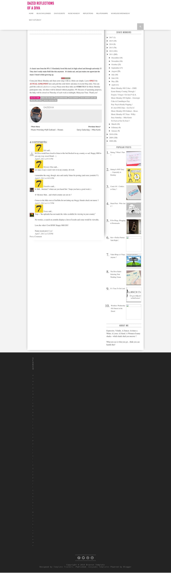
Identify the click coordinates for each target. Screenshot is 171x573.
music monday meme (61, 98)
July (113, 74)
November (115, 61)
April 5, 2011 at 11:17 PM (44, 203)
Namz (46, 211)
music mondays (74, 98)
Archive (32, 428)
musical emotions (36, 100)
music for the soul (47, 98)
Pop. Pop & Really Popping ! (122, 104)
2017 (111, 37)
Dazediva (47, 186)
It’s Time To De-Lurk (117, 288)
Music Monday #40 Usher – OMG (124, 88)
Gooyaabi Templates (98, 567)
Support (32, 478)
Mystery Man (48, 167)
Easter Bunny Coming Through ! (123, 91)
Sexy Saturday (35, 20)
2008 (111, 141)
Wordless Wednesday (120, 13)
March (114, 124)
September (115, 68)
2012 (111, 51)
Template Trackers (63, 567)
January (114, 131)
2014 (111, 44)
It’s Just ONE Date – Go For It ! (123, 107)
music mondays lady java (88, 98)
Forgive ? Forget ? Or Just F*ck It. (123, 94)
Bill (45, 150)
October (114, 64)
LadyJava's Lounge (49, 86)
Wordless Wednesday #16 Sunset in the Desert (118, 308)
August (114, 71)
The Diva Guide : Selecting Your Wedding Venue (116, 274)
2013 (111, 47)
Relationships (102, 13)
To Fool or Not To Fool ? (120, 120)
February (115, 127)
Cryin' (50, 231)
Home (31, 13)
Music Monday (74, 13)
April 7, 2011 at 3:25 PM (44, 233)
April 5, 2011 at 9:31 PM (44, 159)
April (113, 84)
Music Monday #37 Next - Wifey (123, 114)
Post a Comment (36, 236)
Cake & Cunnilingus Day (120, 101)
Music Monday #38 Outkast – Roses (124, 111)
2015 (111, 41)
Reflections (88, 13)
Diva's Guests (59, 13)
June (113, 78)
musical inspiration (50, 100)
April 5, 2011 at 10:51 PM (44, 178)
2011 (111, 54)
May (113, 81)
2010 (111, 134)
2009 (111, 137)
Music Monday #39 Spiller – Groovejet (125, 98)
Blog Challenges (44, 13)
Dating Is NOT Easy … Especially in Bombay (117, 172)
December (115, 57)
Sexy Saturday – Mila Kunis (121, 117)
